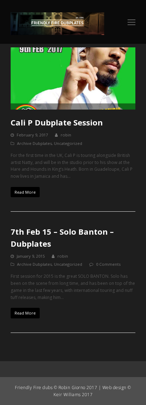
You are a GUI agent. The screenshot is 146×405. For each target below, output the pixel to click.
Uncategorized (68, 143)
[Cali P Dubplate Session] (73, 78)
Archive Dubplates (34, 143)
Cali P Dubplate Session (57, 122)
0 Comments (108, 264)
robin (66, 134)
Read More (25, 192)
